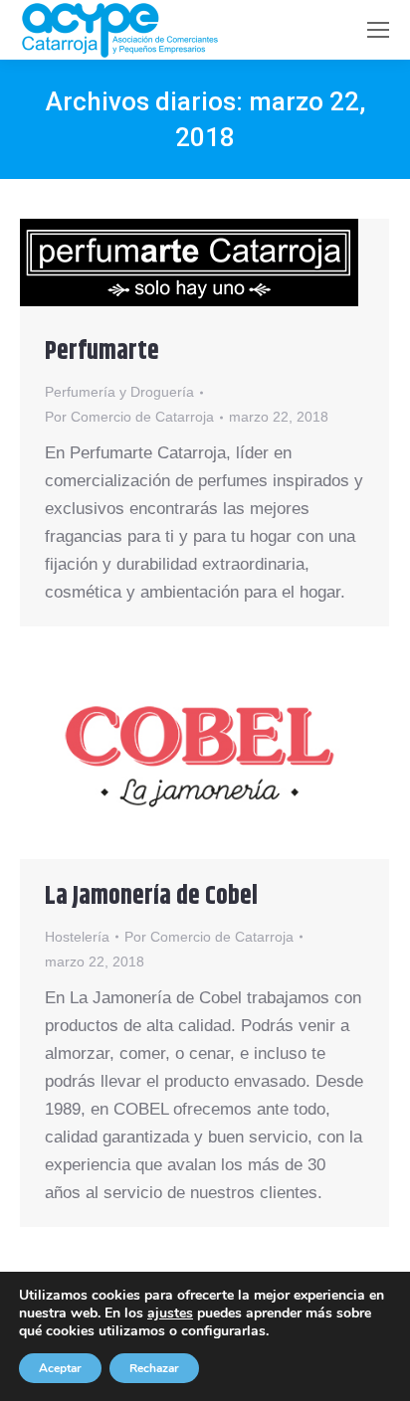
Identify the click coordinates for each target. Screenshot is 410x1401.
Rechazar (154, 1368)
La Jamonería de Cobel (151, 897)
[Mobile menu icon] (378, 30)
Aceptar (60, 1368)
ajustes (170, 1313)
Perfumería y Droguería (119, 392)
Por (129, 417)
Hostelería (77, 937)
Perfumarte (102, 352)
